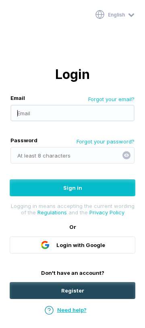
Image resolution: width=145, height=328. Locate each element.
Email (17, 98)
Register (72, 290)
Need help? (72, 310)
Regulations (52, 212)
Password (23, 140)
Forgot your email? (111, 99)
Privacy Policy (106, 212)
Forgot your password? (106, 141)
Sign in (72, 188)
